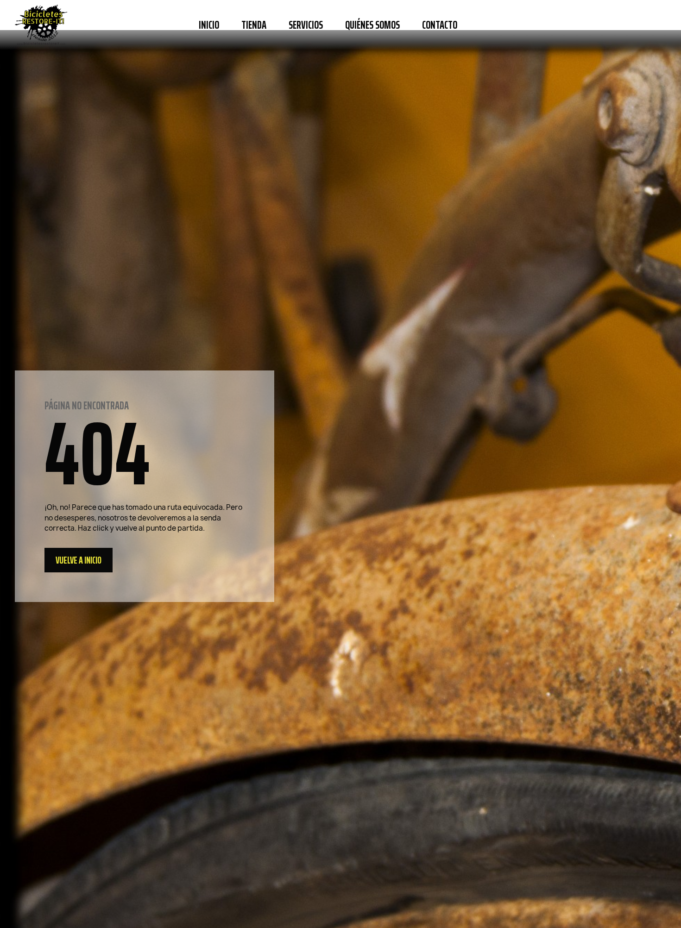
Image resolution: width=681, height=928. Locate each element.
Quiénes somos (372, 25)
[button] (480, 25)
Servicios (306, 25)
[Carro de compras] (654, 25)
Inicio (209, 25)
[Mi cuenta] (628, 25)
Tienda (253, 25)
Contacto (439, 25)
